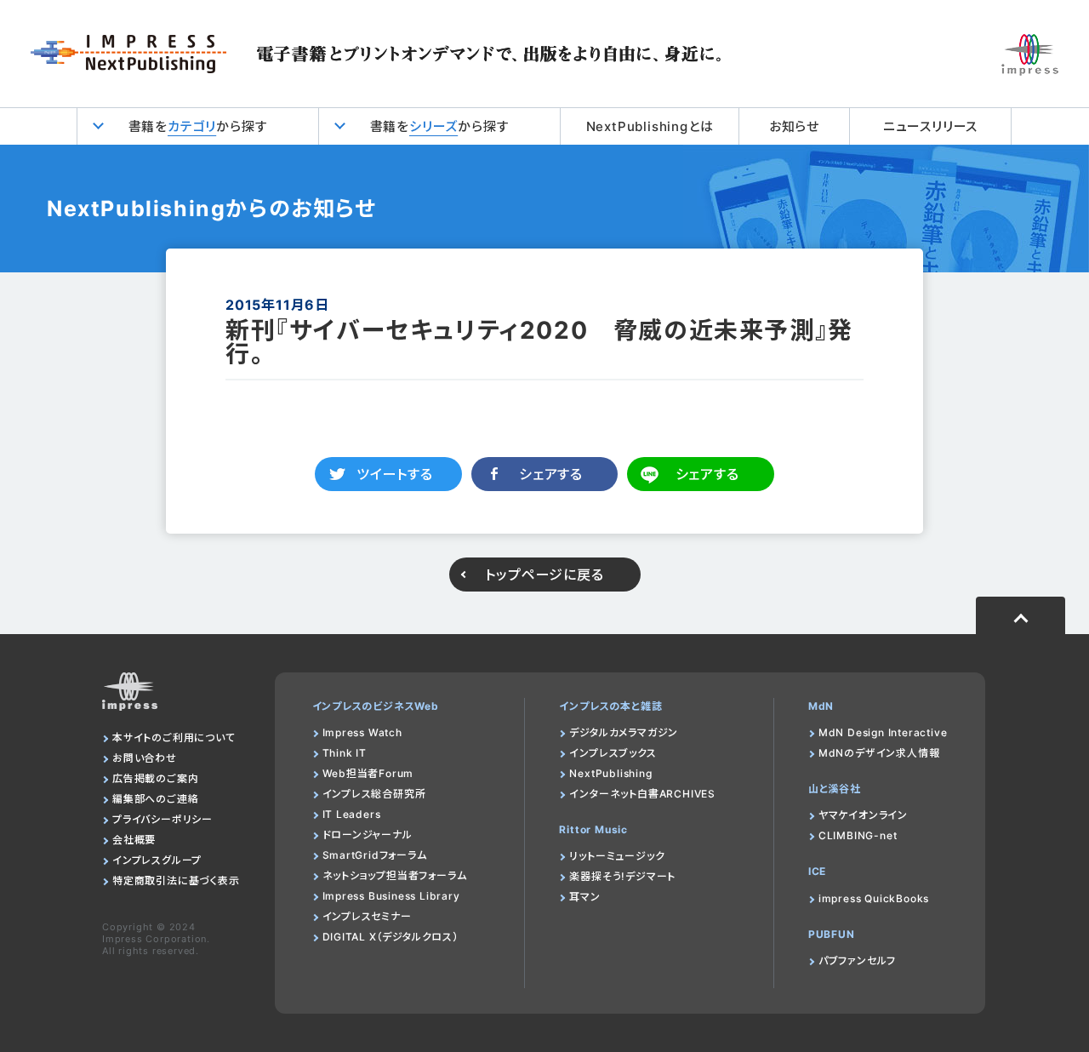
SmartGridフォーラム (374, 855)
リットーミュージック (616, 855)
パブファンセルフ (857, 960)
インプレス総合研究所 (374, 793)
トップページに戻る (544, 574)
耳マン (584, 896)
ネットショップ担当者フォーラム (394, 875)
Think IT (344, 752)
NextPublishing (610, 773)
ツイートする (394, 474)
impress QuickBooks (873, 898)
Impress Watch (362, 732)
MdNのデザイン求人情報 (879, 752)
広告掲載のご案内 (155, 778)
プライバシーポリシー (162, 819)
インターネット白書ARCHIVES (642, 793)
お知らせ (794, 126)
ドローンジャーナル (367, 834)
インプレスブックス (612, 752)
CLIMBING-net (858, 835)
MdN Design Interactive (883, 732)
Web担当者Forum (368, 773)
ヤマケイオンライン (863, 815)
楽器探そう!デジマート (622, 876)
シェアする (551, 474)
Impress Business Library (391, 895)
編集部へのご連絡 (155, 798)
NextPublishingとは (650, 126)
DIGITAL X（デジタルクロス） (390, 936)
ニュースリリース (930, 126)
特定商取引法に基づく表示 (176, 880)
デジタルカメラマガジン (623, 732)
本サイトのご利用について (174, 737)
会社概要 (134, 839)
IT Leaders (351, 814)
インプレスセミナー (367, 916)
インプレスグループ (157, 860)
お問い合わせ (144, 758)
